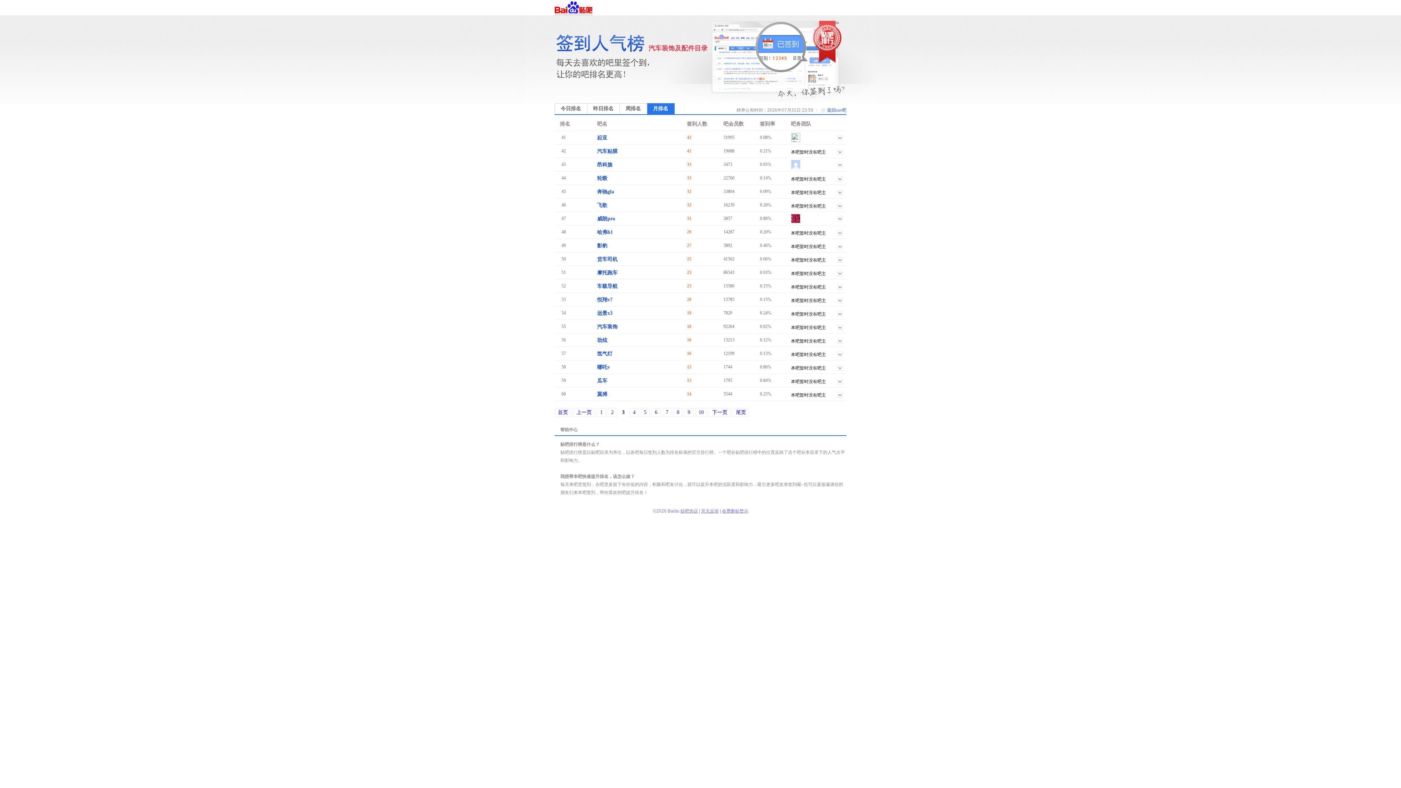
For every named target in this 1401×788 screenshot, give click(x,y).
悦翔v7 (605, 299)
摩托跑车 (607, 272)
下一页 (719, 412)
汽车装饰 (607, 326)
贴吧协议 (689, 511)
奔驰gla (605, 191)
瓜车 (602, 380)
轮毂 (602, 178)
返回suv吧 (836, 110)
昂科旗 (605, 164)
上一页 (584, 412)
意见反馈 (710, 511)
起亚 (602, 137)
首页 (563, 412)
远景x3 (605, 313)
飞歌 (602, 205)
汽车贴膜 (607, 151)
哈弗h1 (605, 232)
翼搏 (602, 394)
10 (701, 412)
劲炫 (602, 340)
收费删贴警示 (735, 511)
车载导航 (607, 286)
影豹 (602, 245)
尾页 (741, 412)
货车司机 (607, 259)
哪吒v (603, 367)
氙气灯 (605, 353)
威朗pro (606, 218)
